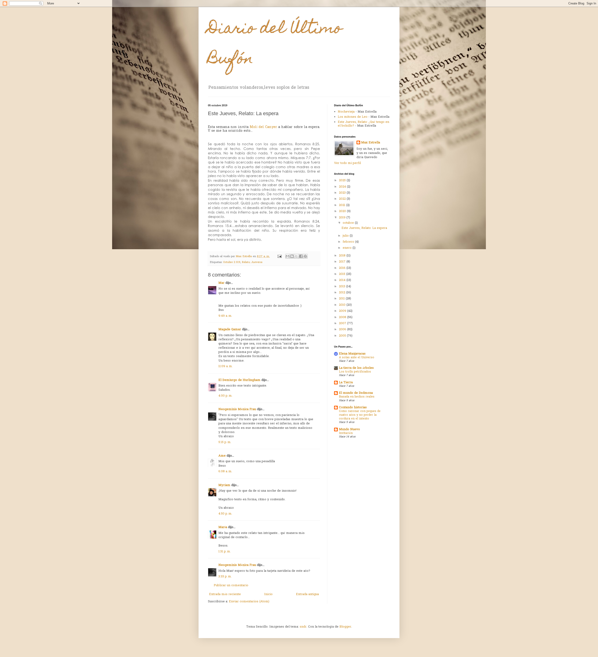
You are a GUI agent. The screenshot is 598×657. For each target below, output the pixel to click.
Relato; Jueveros (252, 262)
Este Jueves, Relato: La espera (364, 228)
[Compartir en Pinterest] (305, 256)
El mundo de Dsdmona (356, 393)
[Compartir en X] (296, 256)
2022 (343, 199)
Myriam (224, 485)
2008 (343, 317)
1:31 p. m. (224, 551)
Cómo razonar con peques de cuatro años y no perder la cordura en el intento (360, 415)
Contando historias (353, 407)
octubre (349, 223)
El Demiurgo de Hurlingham (239, 380)
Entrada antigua (307, 594)
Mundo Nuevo (349, 429)
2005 (343, 336)
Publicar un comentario (231, 585)
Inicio (268, 594)
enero (347, 248)
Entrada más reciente (225, 594)
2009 (343, 311)
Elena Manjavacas (352, 354)
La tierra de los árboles (356, 368)
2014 (342, 280)
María (222, 527)
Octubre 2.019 (231, 262)
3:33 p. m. (225, 576)
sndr (303, 627)
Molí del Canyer (263, 127)
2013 (342, 286)
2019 (342, 217)
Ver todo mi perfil (347, 163)
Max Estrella (370, 143)
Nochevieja (346, 112)
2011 (342, 298)
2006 (343, 329)
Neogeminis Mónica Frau (237, 409)
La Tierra (346, 382)
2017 (342, 261)
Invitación (346, 433)
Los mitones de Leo (352, 117)
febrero (349, 242)
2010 (342, 305)
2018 (342, 255)
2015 (342, 274)
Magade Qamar (229, 329)
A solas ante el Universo (356, 357)
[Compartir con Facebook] (301, 256)
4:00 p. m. (225, 396)
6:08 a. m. (225, 471)
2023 (343, 193)
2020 (343, 211)
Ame (222, 456)
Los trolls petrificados (355, 372)
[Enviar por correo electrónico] (287, 256)
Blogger (345, 627)
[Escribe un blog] (292, 256)
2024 (343, 187)
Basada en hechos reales (356, 397)
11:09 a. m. (225, 366)
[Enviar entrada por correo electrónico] (279, 257)
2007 (343, 323)
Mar (221, 283)
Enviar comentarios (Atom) (249, 601)
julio (346, 236)
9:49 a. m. (225, 316)
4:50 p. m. (225, 513)
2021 (342, 205)
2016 (342, 268)
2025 (343, 180)
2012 (342, 292)
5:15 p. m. (224, 442)
